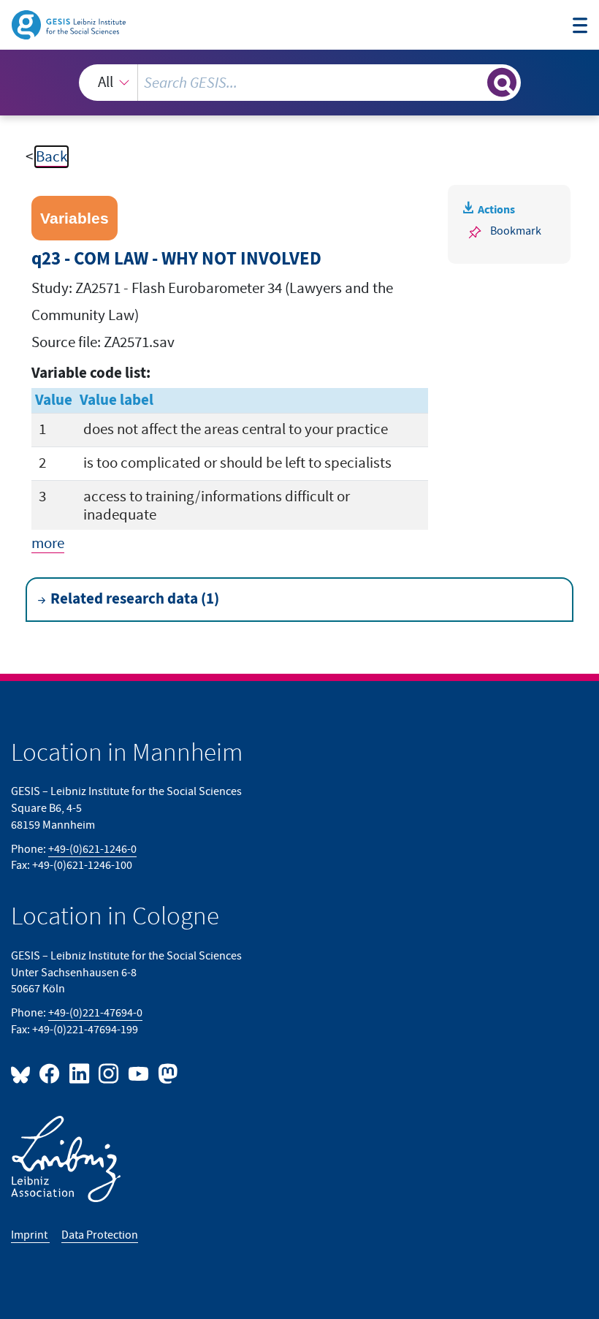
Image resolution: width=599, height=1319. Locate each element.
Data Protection (99, 1235)
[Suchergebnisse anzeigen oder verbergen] (502, 82)
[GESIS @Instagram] (109, 1073)
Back (51, 157)
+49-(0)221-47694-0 (95, 1013)
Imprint (30, 1235)
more (47, 543)
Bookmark (515, 231)
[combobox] (299, 82)
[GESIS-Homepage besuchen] (70, 24)
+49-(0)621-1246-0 (92, 849)
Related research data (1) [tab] (134, 599)
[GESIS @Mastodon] (166, 1073)
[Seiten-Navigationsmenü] (580, 27)
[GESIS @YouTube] (138, 1073)
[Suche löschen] (474, 82)
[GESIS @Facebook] (50, 1073)
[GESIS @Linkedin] (79, 1073)
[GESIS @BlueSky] (23, 1073)
